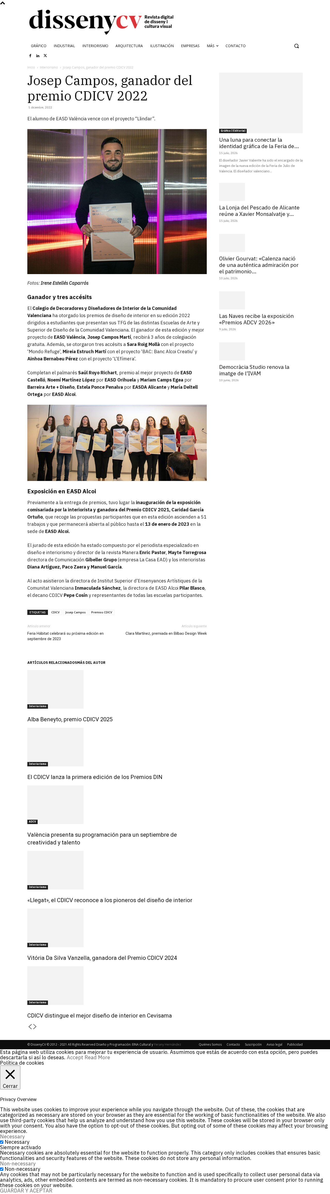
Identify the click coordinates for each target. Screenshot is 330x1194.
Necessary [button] (12, 1136)
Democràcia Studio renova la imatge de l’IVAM (254, 370)
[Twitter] (45, 56)
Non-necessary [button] (18, 1163)
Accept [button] (75, 1057)
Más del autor (91, 662)
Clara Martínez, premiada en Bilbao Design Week (166, 633)
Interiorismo (49, 67)
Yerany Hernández (167, 1044)
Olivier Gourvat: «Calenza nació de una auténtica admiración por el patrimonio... (259, 265)
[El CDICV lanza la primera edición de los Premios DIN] (117, 747)
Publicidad (295, 1044)
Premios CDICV (101, 612)
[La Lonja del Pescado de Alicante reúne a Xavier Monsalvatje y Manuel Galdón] (261, 192)
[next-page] (35, 1026)
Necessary (17, 1141)
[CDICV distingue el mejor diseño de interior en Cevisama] (117, 985)
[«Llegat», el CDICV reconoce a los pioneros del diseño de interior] (117, 870)
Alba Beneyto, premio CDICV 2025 (70, 719)
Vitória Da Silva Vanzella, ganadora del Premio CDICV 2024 (102, 958)
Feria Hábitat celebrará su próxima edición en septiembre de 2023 (65, 636)
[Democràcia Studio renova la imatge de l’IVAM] (261, 351)
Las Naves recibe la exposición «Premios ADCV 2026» (256, 319)
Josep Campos (75, 612)
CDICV (55, 612)
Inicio (31, 67)
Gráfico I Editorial (233, 130)
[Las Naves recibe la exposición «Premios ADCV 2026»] (261, 300)
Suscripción (253, 1044)
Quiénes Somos (210, 1044)
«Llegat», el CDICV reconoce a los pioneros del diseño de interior (109, 900)
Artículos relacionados (52, 662)
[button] (296, 46)
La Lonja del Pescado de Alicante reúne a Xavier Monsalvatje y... (259, 210)
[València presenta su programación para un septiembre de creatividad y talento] (117, 804)
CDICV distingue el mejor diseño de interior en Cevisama (99, 1015)
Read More (97, 1057)
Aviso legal (274, 1044)
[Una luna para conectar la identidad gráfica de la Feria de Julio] (261, 103)
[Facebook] (30, 56)
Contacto (233, 1044)
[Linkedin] (38, 56)
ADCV (32, 821)
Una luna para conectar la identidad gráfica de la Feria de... (259, 143)
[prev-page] (29, 1026)
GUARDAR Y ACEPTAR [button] (26, 1190)
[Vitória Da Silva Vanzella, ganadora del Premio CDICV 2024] (117, 928)
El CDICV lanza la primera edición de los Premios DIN (94, 777)
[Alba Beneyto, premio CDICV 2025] (117, 689)
